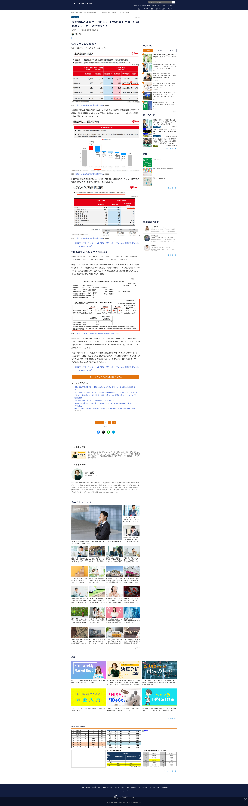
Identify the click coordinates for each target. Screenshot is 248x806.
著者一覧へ (171, 255)
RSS (158, 787)
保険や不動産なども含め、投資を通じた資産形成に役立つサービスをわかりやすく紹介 (104, 408)
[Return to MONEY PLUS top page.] (82, 3)
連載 (143, 6)
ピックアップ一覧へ (169, 149)
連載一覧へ (171, 718)
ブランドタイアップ (168, 6)
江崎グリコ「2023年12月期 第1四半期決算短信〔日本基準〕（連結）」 (95, 333)
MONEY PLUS (74, 12)
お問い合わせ (145, 787)
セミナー (156, 6)
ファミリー (171, 9)
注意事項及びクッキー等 (133, 787)
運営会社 (94, 787)
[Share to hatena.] (113, 432)
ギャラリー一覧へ (169, 771)
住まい (158, 9)
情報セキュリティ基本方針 (105, 787)
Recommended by (132, 648)
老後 (152, 9)
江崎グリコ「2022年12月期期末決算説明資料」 (89, 105)
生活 (138, 9)
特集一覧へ (171, 188)
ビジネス (145, 9)
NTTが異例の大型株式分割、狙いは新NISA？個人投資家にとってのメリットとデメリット (105, 392)
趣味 (163, 9)
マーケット (75, 38)
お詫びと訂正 (164, 787)
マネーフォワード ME (124, 791)
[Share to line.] (108, 432)
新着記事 (136, 6)
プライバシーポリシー (119, 787)
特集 (148, 6)
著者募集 (152, 787)
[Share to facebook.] (98, 432)
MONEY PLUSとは (85, 787)
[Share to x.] (103, 432)
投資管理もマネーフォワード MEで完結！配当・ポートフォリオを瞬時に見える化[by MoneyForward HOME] (106, 244)
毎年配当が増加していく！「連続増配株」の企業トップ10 (94, 400)
